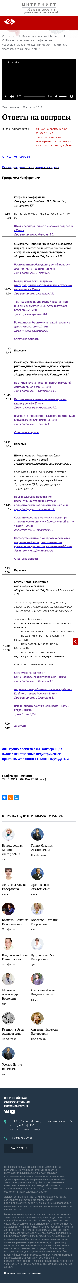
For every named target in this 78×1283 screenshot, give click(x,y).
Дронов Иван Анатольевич (40, 887)
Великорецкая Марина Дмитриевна (12, 849)
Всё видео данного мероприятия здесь (30, 167)
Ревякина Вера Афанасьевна (13, 1031)
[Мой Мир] (16, 797)
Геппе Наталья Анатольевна (42, 847)
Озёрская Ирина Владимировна (43, 992)
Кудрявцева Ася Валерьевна (42, 957)
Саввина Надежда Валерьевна (44, 1031)
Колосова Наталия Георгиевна (44, 922)
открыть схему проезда (25, 1129)
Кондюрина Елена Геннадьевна (15, 957)
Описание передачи (17, 156)
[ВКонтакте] (4, 797)
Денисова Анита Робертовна (14, 887)
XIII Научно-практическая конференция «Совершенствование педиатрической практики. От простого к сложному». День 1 (54, 137)
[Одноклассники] (10, 797)
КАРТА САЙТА (18, 1148)
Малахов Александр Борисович (10, 994)
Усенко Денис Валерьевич (12, 1066)
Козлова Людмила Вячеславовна (15, 922)
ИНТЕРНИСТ (39, 5)
